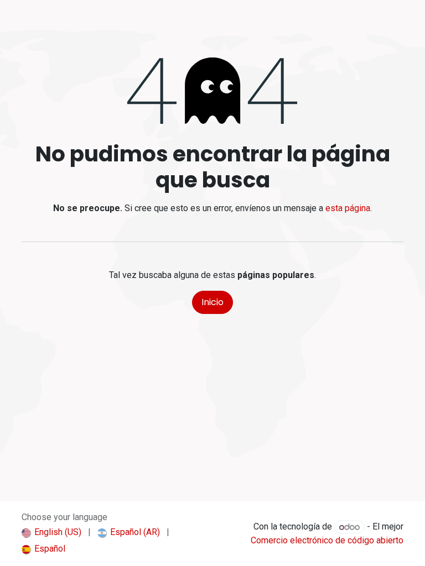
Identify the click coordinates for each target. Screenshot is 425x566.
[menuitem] (51, 532)
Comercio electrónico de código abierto (327, 540)
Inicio (212, 302)
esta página (347, 208)
